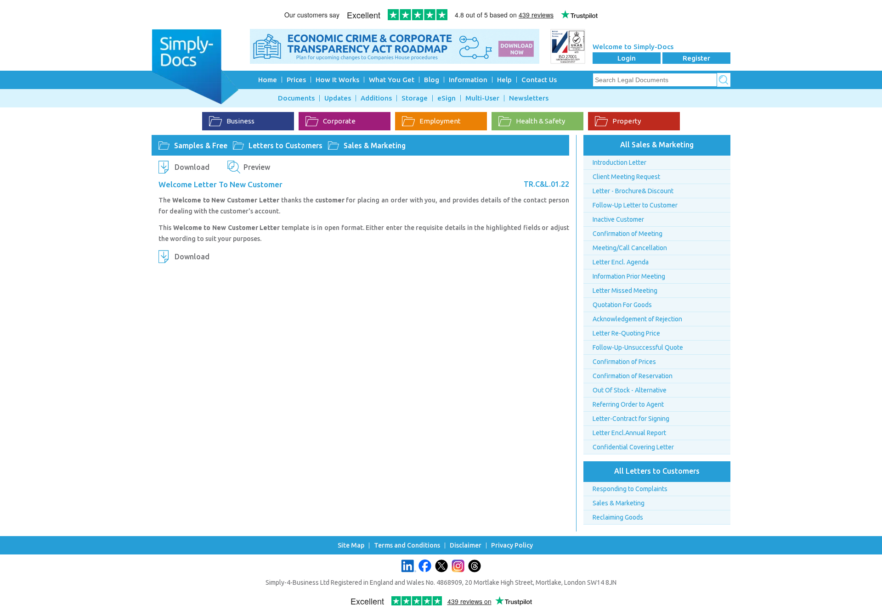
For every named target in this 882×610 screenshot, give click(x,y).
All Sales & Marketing (657, 144)
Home (267, 80)
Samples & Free (200, 145)
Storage (414, 98)
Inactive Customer (618, 219)
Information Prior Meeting (629, 276)
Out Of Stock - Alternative (630, 390)
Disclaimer (465, 545)
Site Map (351, 545)
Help (504, 80)
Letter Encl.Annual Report (629, 433)
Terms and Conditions (407, 545)
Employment (440, 121)
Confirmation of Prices (624, 361)
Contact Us (539, 80)
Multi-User (482, 98)
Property (626, 121)
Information (468, 80)
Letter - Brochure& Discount (633, 191)
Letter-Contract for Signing (631, 418)
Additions (376, 98)
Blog (431, 80)
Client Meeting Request (626, 176)
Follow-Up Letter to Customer (635, 205)
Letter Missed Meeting (625, 290)
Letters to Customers (285, 145)
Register (696, 58)
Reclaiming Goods (618, 517)
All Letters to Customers (657, 471)
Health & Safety (540, 121)
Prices (296, 80)
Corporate (339, 121)
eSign (446, 98)
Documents (296, 98)
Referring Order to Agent (628, 404)
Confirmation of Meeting (627, 233)
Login (626, 58)
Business (240, 121)
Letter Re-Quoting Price (626, 333)
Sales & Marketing (375, 145)
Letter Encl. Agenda (621, 262)
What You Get (391, 80)
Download (192, 167)
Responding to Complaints (630, 488)
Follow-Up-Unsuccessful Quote (638, 347)
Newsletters (528, 98)
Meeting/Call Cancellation (630, 248)
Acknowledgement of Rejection (637, 319)
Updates (337, 98)
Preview (256, 167)
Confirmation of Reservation (633, 376)
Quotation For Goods (622, 304)
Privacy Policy (512, 545)
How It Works (337, 80)
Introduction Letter (619, 162)
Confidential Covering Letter (633, 447)
